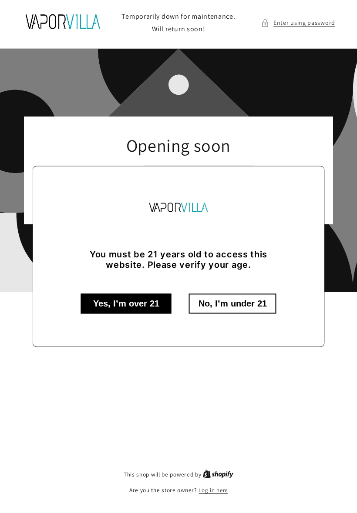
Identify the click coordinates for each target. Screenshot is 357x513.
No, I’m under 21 (233, 304)
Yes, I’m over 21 (126, 304)
